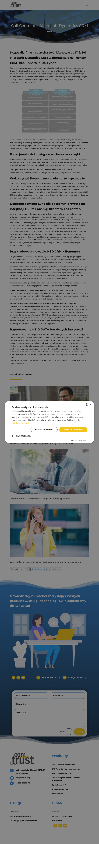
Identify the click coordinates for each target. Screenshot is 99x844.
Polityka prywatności (20, 423)
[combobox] (87, 404)
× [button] (90, 404)
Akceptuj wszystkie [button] (73, 429)
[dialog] (49, 422)
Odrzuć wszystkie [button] (44, 429)
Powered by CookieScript (78, 440)
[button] (21, 436)
